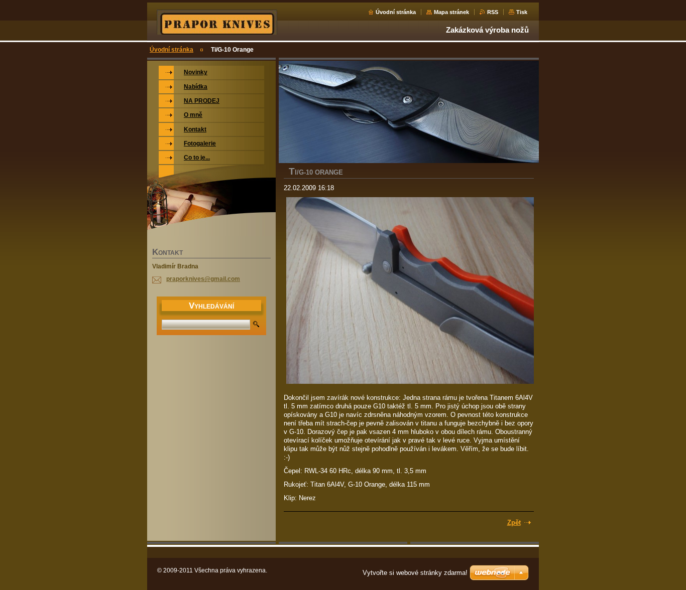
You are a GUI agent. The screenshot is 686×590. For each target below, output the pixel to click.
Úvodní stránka (396, 12)
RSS (492, 12)
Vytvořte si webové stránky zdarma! (415, 572)
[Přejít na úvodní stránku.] (217, 33)
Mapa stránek (451, 12)
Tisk (521, 12)
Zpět (514, 522)
